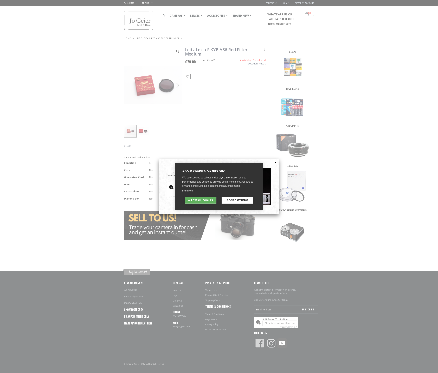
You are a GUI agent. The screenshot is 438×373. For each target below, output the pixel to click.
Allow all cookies (200, 200)
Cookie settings (237, 200)
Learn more (187, 190)
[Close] (275, 162)
